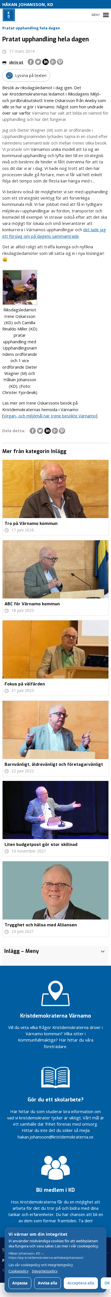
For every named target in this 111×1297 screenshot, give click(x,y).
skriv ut (16, 62)
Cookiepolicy (18, 1271)
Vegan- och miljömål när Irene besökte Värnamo (50, 416)
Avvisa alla (47, 1283)
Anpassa (20, 1283)
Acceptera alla (80, 1283)
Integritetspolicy (44, 1271)
